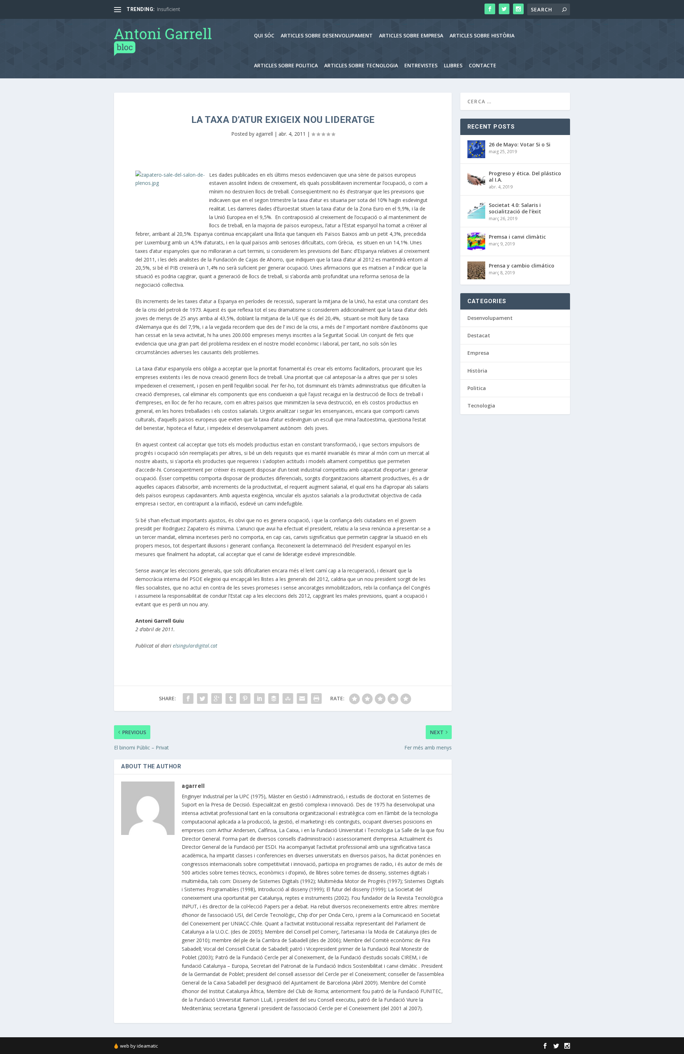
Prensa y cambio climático (521, 265)
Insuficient (168, 9)
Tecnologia (481, 405)
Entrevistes (420, 66)
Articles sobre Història (482, 36)
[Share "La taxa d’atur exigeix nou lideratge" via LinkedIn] (259, 698)
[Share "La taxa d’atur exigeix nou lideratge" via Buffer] (273, 698)
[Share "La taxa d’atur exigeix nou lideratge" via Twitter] (202, 698)
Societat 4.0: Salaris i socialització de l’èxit (515, 208)
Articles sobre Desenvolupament (327, 36)
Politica (476, 388)
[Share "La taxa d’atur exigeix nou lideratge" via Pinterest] (245, 698)
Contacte (482, 66)
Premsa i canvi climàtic (517, 236)
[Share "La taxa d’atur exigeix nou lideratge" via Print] (316, 698)
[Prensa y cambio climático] (476, 270)
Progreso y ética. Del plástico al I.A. (525, 176)
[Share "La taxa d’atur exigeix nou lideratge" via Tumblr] (231, 698)
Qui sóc (264, 36)
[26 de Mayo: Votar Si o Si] (476, 149)
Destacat (478, 335)
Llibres (453, 66)
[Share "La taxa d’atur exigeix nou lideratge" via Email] (302, 698)
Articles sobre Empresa (411, 36)
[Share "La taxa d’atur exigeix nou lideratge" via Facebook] (188, 698)
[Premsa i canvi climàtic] (476, 241)
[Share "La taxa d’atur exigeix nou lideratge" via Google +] (216, 698)
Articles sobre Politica (286, 66)
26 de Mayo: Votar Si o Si (519, 144)
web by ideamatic (139, 1046)
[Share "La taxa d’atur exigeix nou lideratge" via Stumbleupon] (288, 698)
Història (477, 370)
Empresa (478, 352)
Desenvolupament (490, 318)
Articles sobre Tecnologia (361, 66)
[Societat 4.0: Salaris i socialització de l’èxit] (476, 210)
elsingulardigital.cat (194, 645)
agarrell (264, 133)
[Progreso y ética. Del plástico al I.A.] (476, 178)
